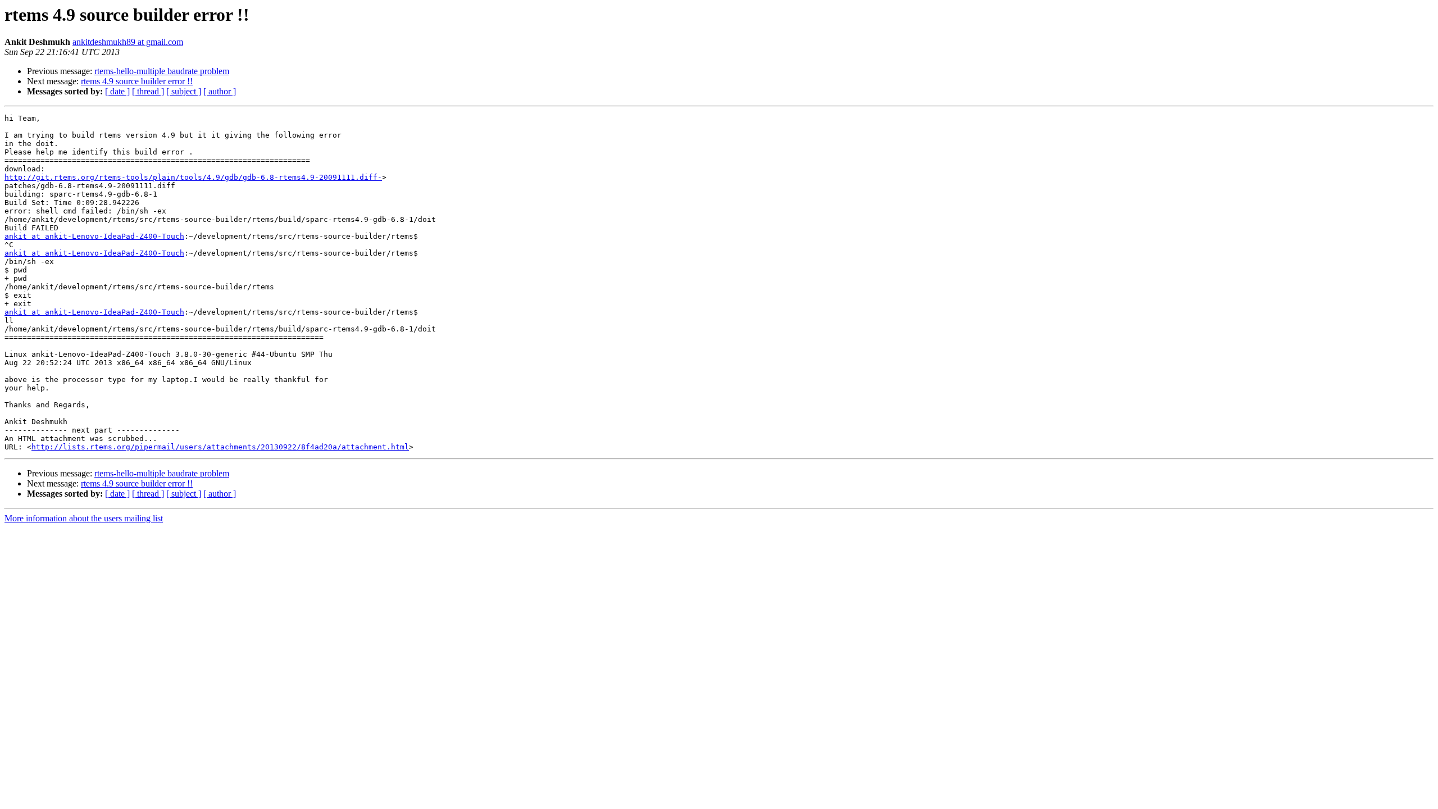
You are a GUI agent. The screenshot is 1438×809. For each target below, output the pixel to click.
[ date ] (117, 91)
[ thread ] (148, 91)
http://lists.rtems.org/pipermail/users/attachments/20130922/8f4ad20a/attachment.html (220, 447)
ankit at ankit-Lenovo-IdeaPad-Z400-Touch (94, 236)
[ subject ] (183, 91)
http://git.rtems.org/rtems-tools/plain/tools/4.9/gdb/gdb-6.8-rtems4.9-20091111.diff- (193, 177)
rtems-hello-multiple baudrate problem (161, 71)
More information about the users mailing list (83, 518)
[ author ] (219, 91)
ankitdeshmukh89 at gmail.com (127, 42)
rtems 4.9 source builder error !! (137, 81)
